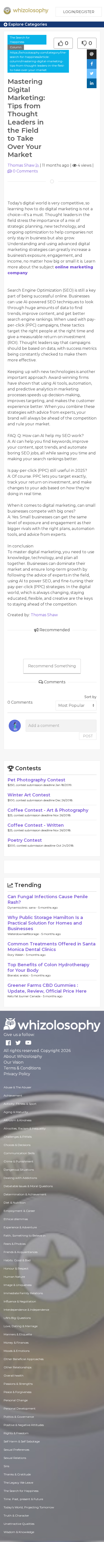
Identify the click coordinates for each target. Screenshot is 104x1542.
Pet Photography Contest (36, 780)
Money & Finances (16, 1342)
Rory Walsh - (16, 955)
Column (16, 47)
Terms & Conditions (22, 1068)
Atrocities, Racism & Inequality (25, 1128)
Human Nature (14, 1276)
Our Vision (13, 1062)
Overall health (13, 1375)
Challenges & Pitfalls (18, 1136)
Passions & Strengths (18, 1384)
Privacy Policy (17, 1074)
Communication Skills (19, 1153)
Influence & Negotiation (20, 1301)
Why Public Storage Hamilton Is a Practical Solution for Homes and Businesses (45, 923)
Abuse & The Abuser (17, 1087)
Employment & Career (19, 1211)
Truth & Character (16, 1515)
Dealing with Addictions (20, 1178)
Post (88, 736)
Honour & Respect (16, 1268)
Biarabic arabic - (19, 975)
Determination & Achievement (25, 1194)
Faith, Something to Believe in (24, 1235)
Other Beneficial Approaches (24, 1359)
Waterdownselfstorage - (24, 934)
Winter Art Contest (28, 795)
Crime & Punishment (18, 1161)
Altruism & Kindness (17, 1120)
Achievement (13, 1095)
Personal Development (20, 1408)
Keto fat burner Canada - (25, 996)
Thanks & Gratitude (17, 1474)
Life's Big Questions (17, 1318)
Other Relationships (17, 1367)
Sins (6, 1466)
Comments (25, 171)
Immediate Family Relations (23, 1293)
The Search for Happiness (20, 40)
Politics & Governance (19, 1416)
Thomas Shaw (21, 165)
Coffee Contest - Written (35, 825)
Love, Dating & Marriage (20, 1326)
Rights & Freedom (16, 1433)
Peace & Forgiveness (17, 1392)
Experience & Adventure (20, 1227)
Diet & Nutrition (15, 1202)
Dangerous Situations (19, 1169)
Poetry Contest (24, 840)
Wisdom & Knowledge (19, 1532)
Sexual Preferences (16, 1449)
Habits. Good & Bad (17, 1260)
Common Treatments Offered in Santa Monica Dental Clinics (51, 946)
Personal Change (16, 1400)
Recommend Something (52, 666)
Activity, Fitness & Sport (20, 1104)
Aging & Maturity (16, 1112)
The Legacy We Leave (18, 1482)
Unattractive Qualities (19, 1524)
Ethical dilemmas (16, 1219)
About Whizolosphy (23, 1056)
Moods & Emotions (17, 1351)
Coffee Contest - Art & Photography (47, 810)
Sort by (90, 697)
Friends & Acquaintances (20, 1252)
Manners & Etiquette (18, 1334)
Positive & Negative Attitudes (24, 1425)
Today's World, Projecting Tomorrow (29, 1507)
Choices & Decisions (17, 1145)
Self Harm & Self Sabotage (22, 1441)
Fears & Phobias (15, 1244)
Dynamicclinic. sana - (22, 907)
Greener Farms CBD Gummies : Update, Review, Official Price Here (47, 988)
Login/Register (78, 12)
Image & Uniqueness (18, 1285)
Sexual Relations (15, 1458)
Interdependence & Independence (26, 1309)
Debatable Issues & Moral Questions (28, 1186)
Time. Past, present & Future (23, 1499)
